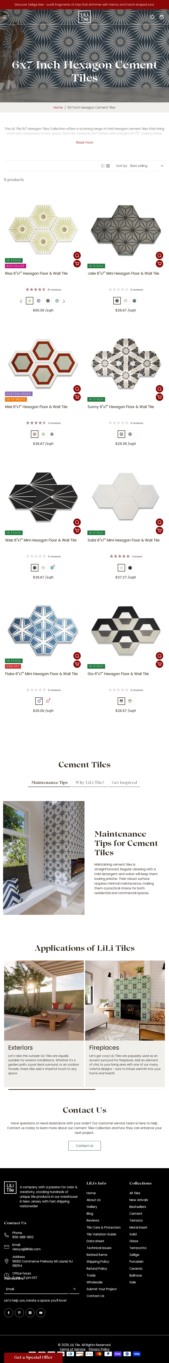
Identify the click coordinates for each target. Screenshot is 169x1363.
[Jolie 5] (134, 300)
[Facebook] (8, 1312)
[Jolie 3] (117, 300)
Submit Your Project (102, 1289)
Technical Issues (99, 1248)
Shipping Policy (98, 1261)
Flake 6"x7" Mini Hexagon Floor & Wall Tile (41, 674)
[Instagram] (30, 1312)
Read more (84, 142)
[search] (152, 17)
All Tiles (134, 1193)
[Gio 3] (130, 701)
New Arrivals (138, 1200)
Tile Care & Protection (104, 1227)
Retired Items (97, 1255)
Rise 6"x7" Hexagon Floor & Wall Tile (36, 273)
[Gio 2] (121, 701)
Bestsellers (137, 1207)
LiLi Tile (75, 1345)
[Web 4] (52, 567)
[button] (33, 1358)
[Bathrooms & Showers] (57, 1024)
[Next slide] (63, 301)
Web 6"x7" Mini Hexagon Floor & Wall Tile (40, 540)
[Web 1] (34, 567)
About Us (94, 1200)
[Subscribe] (74, 1289)
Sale (132, 1282)
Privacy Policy (99, 1349)
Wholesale (95, 1282)
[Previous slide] (21, 301)
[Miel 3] (34, 434)
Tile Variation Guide (101, 1234)
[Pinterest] (19, 1312)
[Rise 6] (48, 300)
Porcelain (136, 1261)
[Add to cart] (77, 263)
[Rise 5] (38, 300)
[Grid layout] (108, 166)
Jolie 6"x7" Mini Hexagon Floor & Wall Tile (123, 273)
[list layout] (103, 166)
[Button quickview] (77, 255)
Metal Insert (138, 1227)
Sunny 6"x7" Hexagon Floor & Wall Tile (121, 407)
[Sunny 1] (121, 434)
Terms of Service (73, 1349)
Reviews (93, 1220)
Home (58, 107)
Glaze (133, 1241)
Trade (91, 1275)
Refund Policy (97, 1268)
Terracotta (137, 1248)
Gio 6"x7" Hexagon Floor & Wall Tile (118, 674)
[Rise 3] (29, 300)
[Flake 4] (47, 701)
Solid (133, 1234)
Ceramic (136, 1268)
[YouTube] (40, 1312)
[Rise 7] (57, 300)
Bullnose (135, 1275)
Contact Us (95, 1296)
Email (10, 1289)
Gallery (92, 1207)
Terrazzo (136, 1220)
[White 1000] (121, 567)
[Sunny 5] (130, 434)
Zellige (134, 1255)
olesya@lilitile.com (26, 1249)
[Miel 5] (52, 434)
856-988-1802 (23, 1237)
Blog (90, 1213)
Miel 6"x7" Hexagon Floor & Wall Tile (36, 407)
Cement (135, 1213)
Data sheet (95, 1241)
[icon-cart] (161, 17)
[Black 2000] (130, 567)
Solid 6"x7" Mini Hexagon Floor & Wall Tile (124, 540)
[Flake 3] (39, 701)
